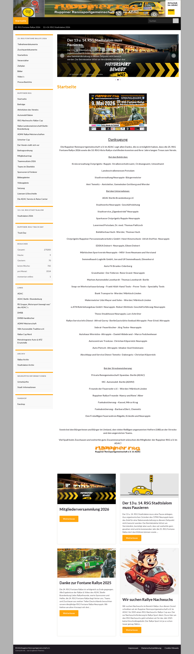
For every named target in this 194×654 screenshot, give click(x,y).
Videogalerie (23, 183)
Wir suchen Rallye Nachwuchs (147, 599)
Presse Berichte (24, 82)
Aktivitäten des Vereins (27, 109)
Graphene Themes (37, 650)
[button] (62, 56)
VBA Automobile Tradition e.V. (30, 329)
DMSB (20, 312)
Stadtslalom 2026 (25, 216)
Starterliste (22, 55)
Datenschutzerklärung (151, 648)
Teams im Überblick (26, 166)
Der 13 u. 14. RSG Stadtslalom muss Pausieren (147, 505)
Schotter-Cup (23, 139)
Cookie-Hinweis (172, 648)
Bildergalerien (23, 177)
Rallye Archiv (23, 359)
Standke (100, 74)
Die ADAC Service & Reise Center (32, 199)
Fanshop (21, 404)
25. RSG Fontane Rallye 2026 (27, 27)
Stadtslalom (90, 74)
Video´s (20, 76)
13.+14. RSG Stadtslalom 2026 (56, 27)
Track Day (21, 233)
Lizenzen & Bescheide (27, 193)
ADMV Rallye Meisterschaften (30, 134)
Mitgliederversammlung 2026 (84, 509)
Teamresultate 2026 (26, 161)
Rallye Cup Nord (24, 334)
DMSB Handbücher (25, 318)
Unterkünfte (23, 382)
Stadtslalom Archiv (25, 365)
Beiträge (21, 104)
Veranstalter (23, 60)
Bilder (20, 71)
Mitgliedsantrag (24, 156)
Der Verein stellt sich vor (28, 145)
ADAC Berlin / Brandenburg (29, 299)
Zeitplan (21, 66)
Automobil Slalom (25, 115)
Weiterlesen (69, 519)
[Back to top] (187, 647)
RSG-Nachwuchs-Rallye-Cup (30, 120)
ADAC (20, 293)
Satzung (21, 188)
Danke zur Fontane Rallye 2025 (85, 582)
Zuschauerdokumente (27, 49)
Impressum (133, 648)
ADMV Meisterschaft (26, 323)
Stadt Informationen (26, 387)
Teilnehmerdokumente (27, 44)
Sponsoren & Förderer (27, 172)
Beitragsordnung (25, 150)
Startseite (20, 20)
